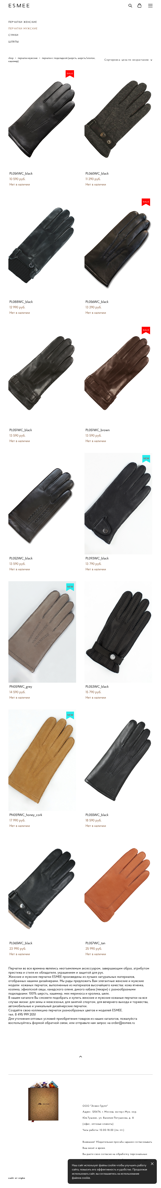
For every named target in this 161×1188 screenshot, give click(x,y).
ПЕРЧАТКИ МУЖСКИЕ (23, 28)
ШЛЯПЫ (13, 41)
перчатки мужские (28, 58)
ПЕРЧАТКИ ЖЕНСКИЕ (22, 21)
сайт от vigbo (16, 1178)
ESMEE (19, 5)
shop (10, 58)
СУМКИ (13, 34)
